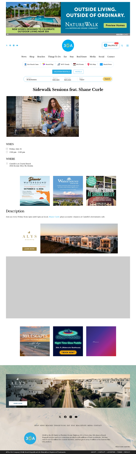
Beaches (41, 57)
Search (107, 79)
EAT (68, 425)
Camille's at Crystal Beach (20, 164)
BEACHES (49, 425)
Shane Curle (54, 217)
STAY (73, 425)
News (23, 57)
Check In (55, 78)
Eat (65, 57)
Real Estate (82, 57)
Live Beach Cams (33, 64)
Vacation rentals (62, 72)
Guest (81, 78)
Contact (111, 57)
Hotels (78, 72)
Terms (119, 452)
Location (28, 78)
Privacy (127, 452)
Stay (72, 57)
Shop (31, 57)
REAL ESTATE (81, 425)
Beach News (108, 64)
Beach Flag (49, 64)
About (93, 452)
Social (101, 57)
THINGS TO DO (60, 425)
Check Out (67, 78)
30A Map (93, 64)
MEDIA (90, 425)
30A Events (80, 64)
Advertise (111, 452)
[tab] (62, 72)
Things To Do (54, 57)
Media (93, 57)
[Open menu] (127, 45)
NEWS (42, 425)
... (58, 80)
